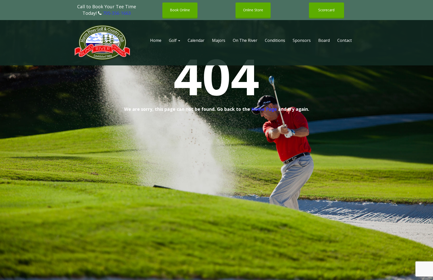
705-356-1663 (117, 13)
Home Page (264, 109)
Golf (173, 40)
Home (155, 40)
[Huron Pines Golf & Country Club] (102, 42)
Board (324, 40)
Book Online (180, 10)
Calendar (196, 40)
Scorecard (326, 10)
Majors (218, 40)
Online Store (253, 10)
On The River (245, 40)
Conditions (275, 40)
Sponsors (302, 40)
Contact (344, 40)
